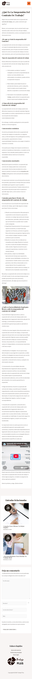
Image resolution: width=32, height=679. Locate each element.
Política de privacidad (16, 652)
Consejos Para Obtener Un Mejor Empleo (13, 526)
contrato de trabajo (7, 21)
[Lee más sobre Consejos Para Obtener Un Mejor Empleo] (16, 513)
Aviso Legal (16, 654)
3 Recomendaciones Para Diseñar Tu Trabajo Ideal (15, 557)
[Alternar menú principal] (29, 3)
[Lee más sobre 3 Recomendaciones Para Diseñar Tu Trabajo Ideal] (16, 543)
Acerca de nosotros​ (16, 650)
